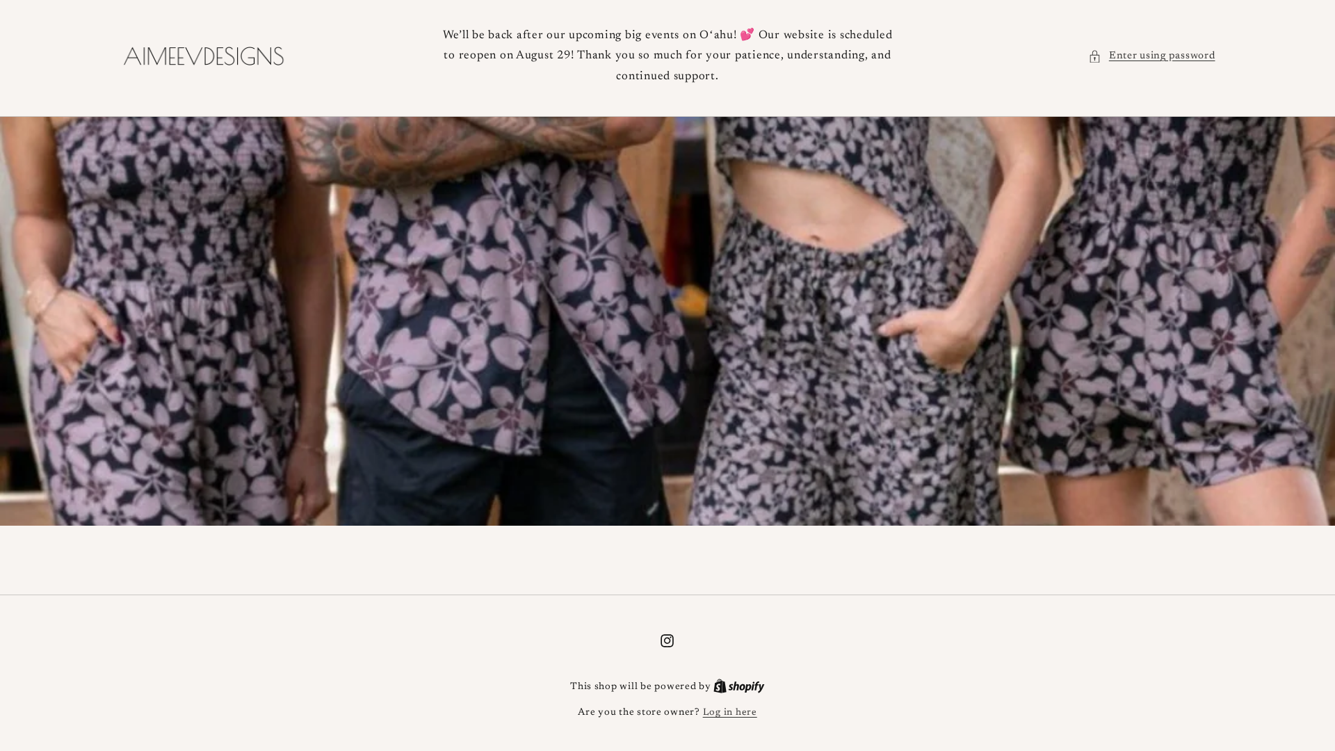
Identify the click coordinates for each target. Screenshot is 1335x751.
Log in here (730, 713)
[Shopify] (739, 687)
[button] (1151, 56)
